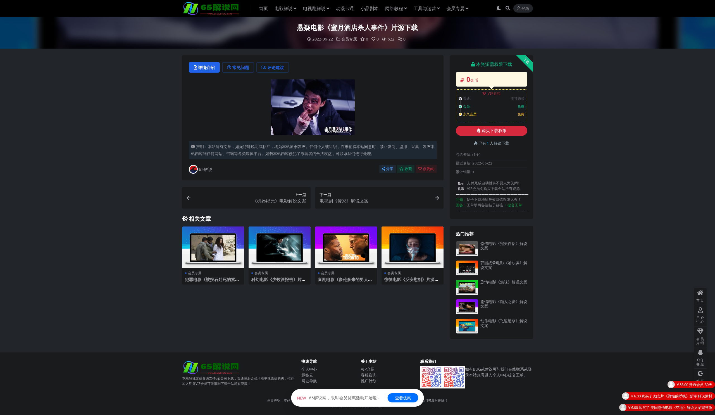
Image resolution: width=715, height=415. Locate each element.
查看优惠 (403, 397)
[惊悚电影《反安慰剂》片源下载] (413, 247)
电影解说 (283, 8)
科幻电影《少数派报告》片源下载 (278, 281)
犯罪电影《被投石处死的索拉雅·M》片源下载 (212, 281)
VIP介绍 (368, 369)
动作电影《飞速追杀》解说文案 (503, 323)
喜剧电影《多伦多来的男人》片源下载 (345, 281)
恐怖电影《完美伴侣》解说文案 (503, 246)
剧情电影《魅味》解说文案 (503, 282)
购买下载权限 (494, 130)
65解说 (205, 169)
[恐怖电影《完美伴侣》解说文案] (467, 248)
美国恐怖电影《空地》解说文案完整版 (681, 395)
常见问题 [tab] (240, 67)
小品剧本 (369, 8)
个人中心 (309, 369)
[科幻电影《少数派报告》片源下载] (280, 247)
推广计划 (368, 380)
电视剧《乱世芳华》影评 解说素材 (684, 407)
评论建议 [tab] (275, 67)
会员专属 (455, 8)
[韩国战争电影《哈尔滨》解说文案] (467, 268)
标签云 (307, 375)
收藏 (408, 169)
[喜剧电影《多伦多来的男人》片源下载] (346, 247)
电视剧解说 (314, 8)
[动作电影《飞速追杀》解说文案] (467, 326)
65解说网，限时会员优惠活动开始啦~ (338, 397)
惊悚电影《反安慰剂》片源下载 (411, 281)
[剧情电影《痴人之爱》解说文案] (467, 306)
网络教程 (394, 8)
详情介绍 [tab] (206, 67)
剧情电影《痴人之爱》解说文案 (503, 304)
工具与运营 (425, 8)
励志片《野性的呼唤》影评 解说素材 (682, 384)
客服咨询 (368, 375)
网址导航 (309, 380)
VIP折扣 (494, 93)
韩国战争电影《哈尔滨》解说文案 (503, 265)
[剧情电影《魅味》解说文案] (467, 287)
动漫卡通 (345, 8)
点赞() (428, 169)
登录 (525, 8)
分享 (389, 169)
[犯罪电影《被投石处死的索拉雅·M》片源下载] (213, 247)
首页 (263, 8)
